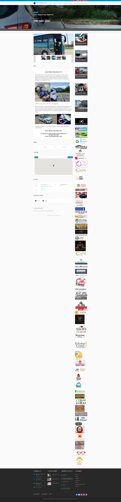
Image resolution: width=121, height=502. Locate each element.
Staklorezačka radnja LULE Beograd (57, 474)
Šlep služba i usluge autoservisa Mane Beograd (84, 76)
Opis (38, 29)
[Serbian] (83, 0)
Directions (70, 157)
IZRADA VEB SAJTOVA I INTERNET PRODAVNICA (80, 485)
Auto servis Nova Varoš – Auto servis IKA (83, 109)
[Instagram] (81, 494)
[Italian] (80, 0)
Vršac (37, 16)
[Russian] (82, 0)
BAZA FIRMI (77, 478)
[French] (74, 0)
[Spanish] (86, 0)
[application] (81, 121)
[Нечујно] (84, 124)
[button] (81, 121)
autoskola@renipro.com (44, 184)
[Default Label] (84, 494)
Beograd (78, 44)
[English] (72, 0)
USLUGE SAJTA (77, 480)
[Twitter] (79, 494)
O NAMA (76, 474)
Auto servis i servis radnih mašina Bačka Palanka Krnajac (86, 93)
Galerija (35, 29)
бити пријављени (51, 210)
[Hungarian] (78, 0)
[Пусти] (76, 124)
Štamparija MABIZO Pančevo (56, 478)
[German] (75, 0)
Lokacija (42, 29)
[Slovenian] (85, 0)
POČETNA (76, 476)
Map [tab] (36, 157)
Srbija (35, 16)
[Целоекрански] (86, 124)
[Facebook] (77, 494)
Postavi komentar (51, 29)
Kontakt (46, 29)
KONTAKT (76, 482)
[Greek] (77, 0)
